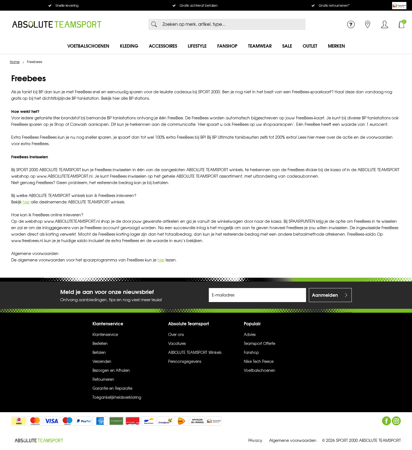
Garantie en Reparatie (112, 389)
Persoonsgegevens (184, 362)
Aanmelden (325, 295)
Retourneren (103, 380)
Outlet (310, 46)
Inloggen (384, 24)
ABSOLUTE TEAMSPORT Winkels (194, 353)
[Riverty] (116, 421)
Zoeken (154, 24)
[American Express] (100, 421)
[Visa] (51, 421)
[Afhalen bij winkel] (197, 421)
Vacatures (177, 344)
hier (26, 202)
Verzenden (101, 362)
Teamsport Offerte (259, 344)
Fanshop (227, 46)
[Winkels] (368, 24)
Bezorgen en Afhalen (111, 371)
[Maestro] (67, 421)
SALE (287, 46)
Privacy (255, 440)
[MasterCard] (35, 421)
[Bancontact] (148, 421)
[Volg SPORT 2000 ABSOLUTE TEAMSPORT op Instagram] (396, 420)
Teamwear (260, 46)
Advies (250, 335)
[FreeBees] (165, 421)
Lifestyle (197, 46)
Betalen (99, 353)
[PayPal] (83, 421)
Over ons (176, 335)
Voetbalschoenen (88, 46)
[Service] (351, 24)
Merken (336, 46)
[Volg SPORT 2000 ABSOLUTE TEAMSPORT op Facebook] (386, 420)
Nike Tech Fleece (259, 362)
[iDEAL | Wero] (18, 421)
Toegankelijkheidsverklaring (116, 398)
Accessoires (163, 46)
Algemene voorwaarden (292, 440)
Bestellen (100, 344)
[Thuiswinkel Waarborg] (399, 5)
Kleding (129, 46)
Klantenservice (105, 335)
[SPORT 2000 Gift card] (132, 421)
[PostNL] (181, 421)
